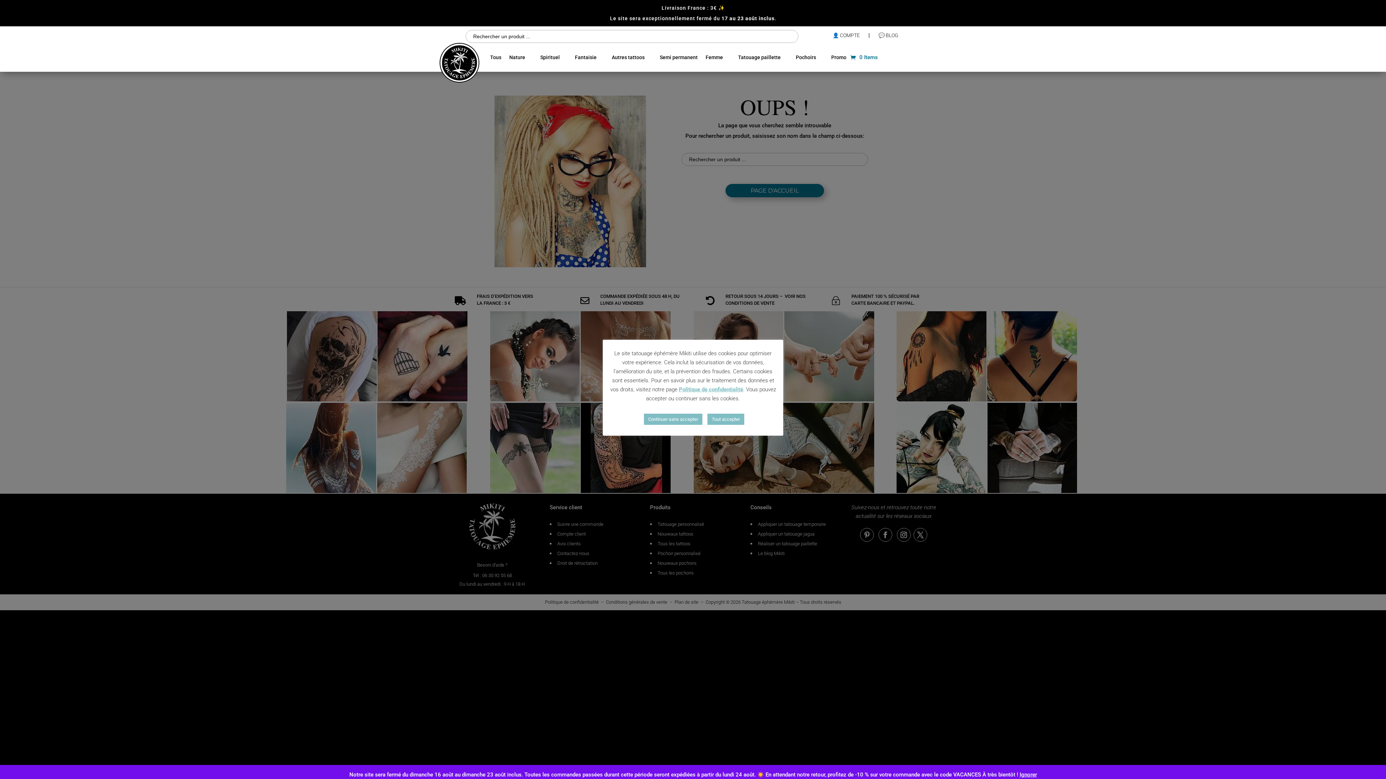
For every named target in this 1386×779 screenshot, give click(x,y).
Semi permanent (679, 57)
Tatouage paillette (759, 57)
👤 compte (846, 35)
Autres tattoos (628, 57)
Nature (517, 57)
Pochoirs (806, 57)
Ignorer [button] (1028, 774)
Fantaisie (586, 57)
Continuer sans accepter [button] (673, 419)
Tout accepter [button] (726, 419)
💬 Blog (888, 35)
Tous (495, 57)
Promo (838, 57)
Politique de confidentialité (711, 389)
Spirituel (550, 57)
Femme (714, 57)
